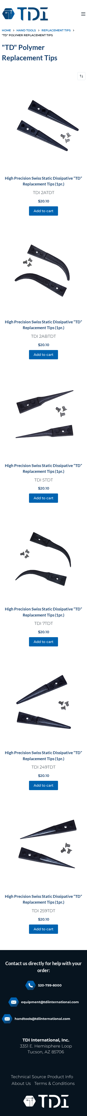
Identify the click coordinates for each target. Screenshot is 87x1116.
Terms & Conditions (54, 1083)
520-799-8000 (50, 985)
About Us (21, 1083)
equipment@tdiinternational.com (50, 1002)
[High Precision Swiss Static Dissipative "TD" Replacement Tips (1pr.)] (43, 127)
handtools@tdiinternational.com (42, 1019)
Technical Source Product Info (42, 1076)
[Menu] (83, 14)
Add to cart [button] (43, 211)
